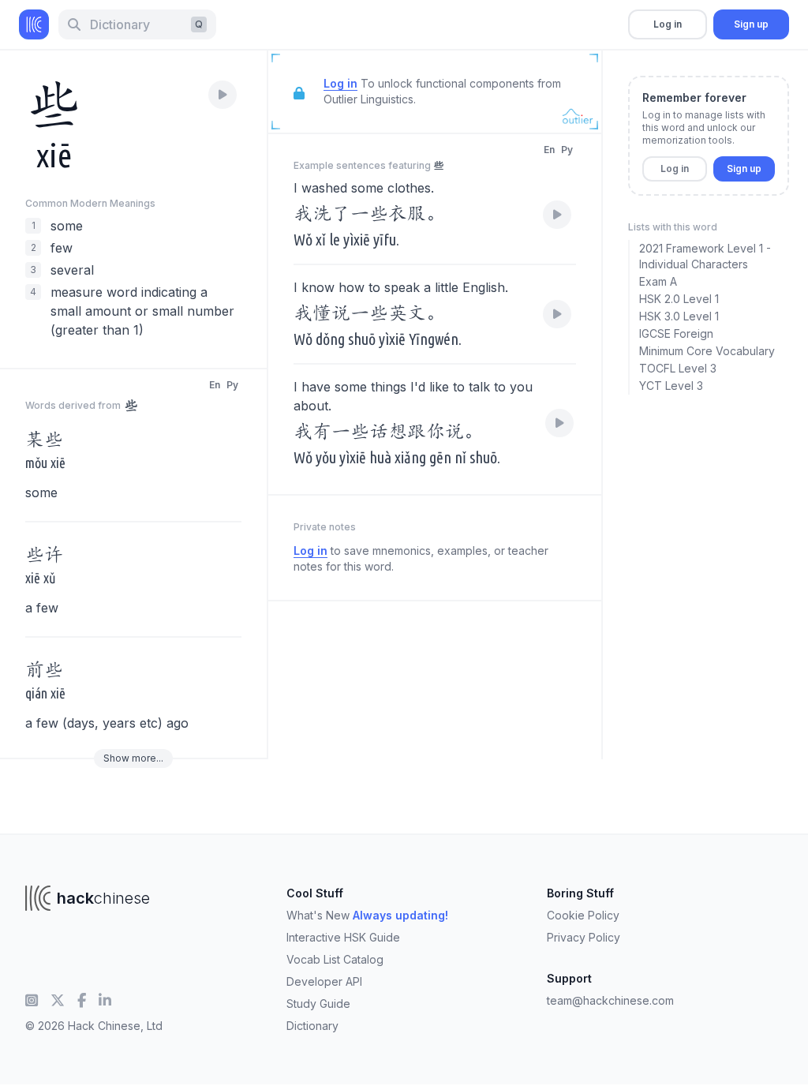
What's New (367, 915)
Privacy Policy (583, 937)
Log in (667, 24)
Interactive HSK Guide (343, 937)
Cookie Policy (583, 915)
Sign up (751, 24)
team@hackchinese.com (610, 1000)
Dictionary (312, 1025)
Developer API (324, 981)
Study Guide (318, 1003)
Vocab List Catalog (334, 959)
